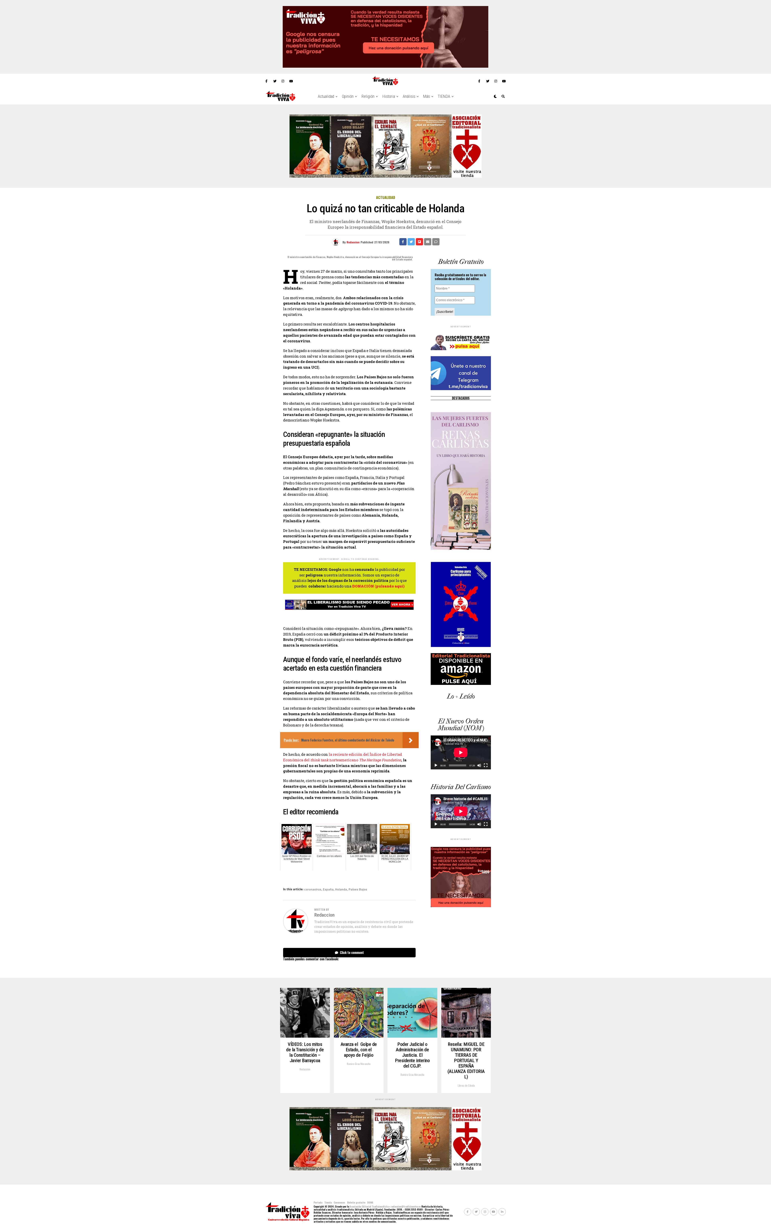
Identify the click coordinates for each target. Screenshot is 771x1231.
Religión (367, 96)
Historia (388, 96)
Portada (318, 1202)
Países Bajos (358, 889)
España (328, 889)
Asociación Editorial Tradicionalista (369, 1206)
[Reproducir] (436, 765)
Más (426, 96)
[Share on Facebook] (403, 241)
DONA (370, 1202)
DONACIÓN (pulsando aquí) (378, 586)
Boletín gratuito (356, 1202)
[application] (461, 752)
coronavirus (312, 889)
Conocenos (339, 1202)
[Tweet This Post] (411, 241)
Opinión (348, 96)
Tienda (328, 1202)
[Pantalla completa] (486, 765)
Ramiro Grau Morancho (358, 1064)
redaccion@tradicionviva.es (406, 1206)
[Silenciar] (479, 765)
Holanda (341, 889)
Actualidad (326, 96)
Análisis (409, 96)
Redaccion (353, 242)
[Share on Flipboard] (419, 241)
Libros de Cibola (466, 1085)
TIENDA (444, 96)
